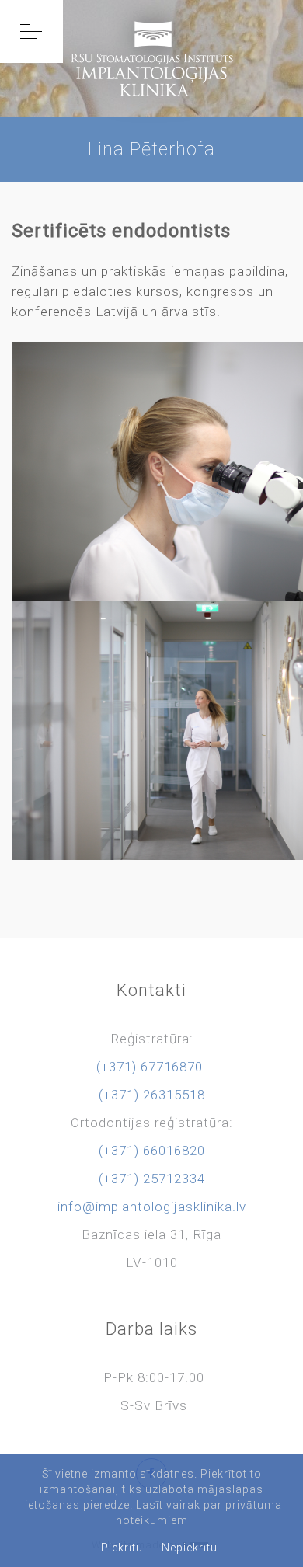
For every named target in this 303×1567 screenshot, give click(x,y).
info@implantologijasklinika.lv (151, 1206)
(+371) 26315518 (152, 1094)
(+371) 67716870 (149, 1066)
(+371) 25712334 (152, 1178)
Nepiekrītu (190, 1547)
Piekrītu (122, 1547)
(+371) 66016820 (152, 1150)
